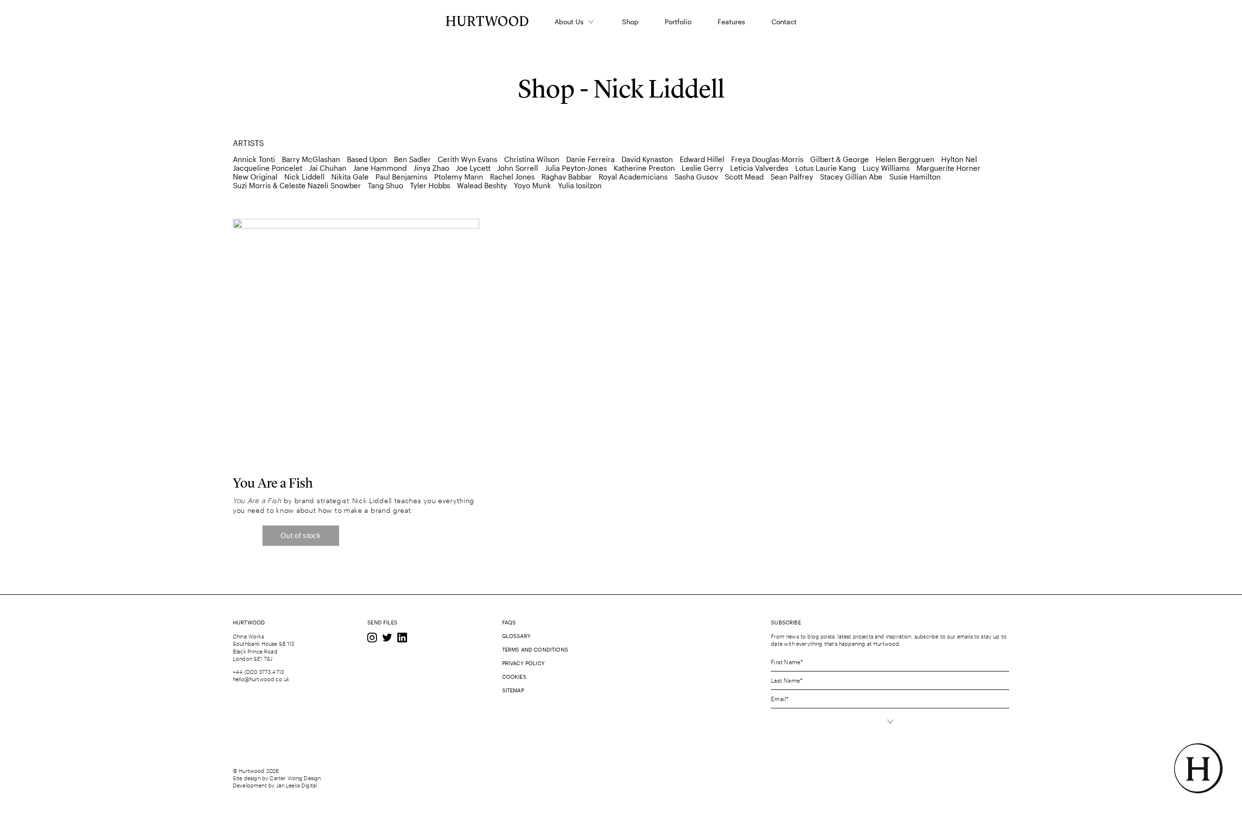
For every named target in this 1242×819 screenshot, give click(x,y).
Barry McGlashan (311, 159)
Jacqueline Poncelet (267, 168)
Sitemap (513, 690)
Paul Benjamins (401, 176)
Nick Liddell (304, 176)
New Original (255, 176)
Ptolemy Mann (458, 176)
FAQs (509, 622)
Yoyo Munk (532, 185)
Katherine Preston (644, 168)
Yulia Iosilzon (580, 185)
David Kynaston (647, 159)
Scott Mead (744, 176)
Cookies (514, 676)
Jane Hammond (380, 168)
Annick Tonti (254, 159)
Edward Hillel (702, 159)
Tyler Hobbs (430, 185)
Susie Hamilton (915, 176)
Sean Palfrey (791, 176)
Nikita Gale (350, 176)
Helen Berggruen (905, 159)
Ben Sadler (412, 159)
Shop (630, 21)
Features (731, 21)
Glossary (516, 636)
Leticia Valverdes (759, 168)
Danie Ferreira (590, 159)
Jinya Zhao (431, 168)
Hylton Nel (959, 159)
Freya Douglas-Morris (767, 159)
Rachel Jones (512, 176)
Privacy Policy (523, 663)
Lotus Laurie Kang (825, 168)
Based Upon (367, 159)
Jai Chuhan (327, 168)
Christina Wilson (531, 159)
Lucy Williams (886, 168)
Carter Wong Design (295, 778)
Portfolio (678, 21)
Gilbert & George (839, 159)
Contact (784, 21)
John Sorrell (517, 168)
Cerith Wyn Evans (467, 159)
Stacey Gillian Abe (851, 176)
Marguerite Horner (948, 168)
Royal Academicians (633, 176)
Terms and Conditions (535, 649)
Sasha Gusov (696, 176)
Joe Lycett (473, 168)
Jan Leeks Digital (296, 785)
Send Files (382, 622)
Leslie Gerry (702, 168)
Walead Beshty (482, 185)
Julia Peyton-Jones (576, 168)
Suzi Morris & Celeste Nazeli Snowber (297, 185)
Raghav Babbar (566, 176)
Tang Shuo (385, 185)
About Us (569, 21)
